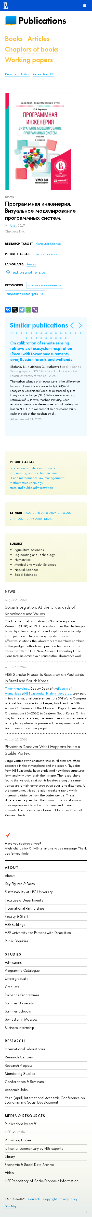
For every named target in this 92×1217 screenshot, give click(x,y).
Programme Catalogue (22, 970)
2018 (38, 519)
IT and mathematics (23, 478)
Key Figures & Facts (20, 883)
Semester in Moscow (21, 1019)
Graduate (12, 987)
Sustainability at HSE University (29, 891)
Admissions (13, 962)
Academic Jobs (16, 1089)
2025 (44, 512)
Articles (38, 38)
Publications (42, 20)
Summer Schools (18, 1011)
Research (15, 1041)
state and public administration (31, 487)
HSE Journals (15, 1132)
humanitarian (49, 473)
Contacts (34, 1199)
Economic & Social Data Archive (29, 1164)
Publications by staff (21, 1123)
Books (14, 38)
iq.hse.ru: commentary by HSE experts (34, 1148)
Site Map (11, 1206)
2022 (69, 512)
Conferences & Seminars (24, 1081)
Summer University (19, 1003)
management (54, 478)
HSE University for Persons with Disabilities (38, 932)
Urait (13, 226)
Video (9, 1172)
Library (10, 1156)
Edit (85, 1212)
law (41, 478)
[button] (11, 333)
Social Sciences (25, 574)
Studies (13, 954)
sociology (36, 482)
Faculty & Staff (16, 916)
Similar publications (39, 325)
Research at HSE (43, 74)
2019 (30, 519)
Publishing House (18, 1140)
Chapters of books (31, 49)
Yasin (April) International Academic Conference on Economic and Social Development (45, 1100)
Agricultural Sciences (29, 549)
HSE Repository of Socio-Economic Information (42, 1180)
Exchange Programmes (22, 995)
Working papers (29, 59)
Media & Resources (25, 1115)
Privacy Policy (68, 1199)
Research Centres (19, 1057)
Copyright (50, 1199)
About (12, 867)
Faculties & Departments (24, 900)
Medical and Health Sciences (35, 564)
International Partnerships (24, 908)
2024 (53, 512)
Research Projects (18, 1065)
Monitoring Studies (20, 1073)
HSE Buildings (15, 924)
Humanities (22, 559)
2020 (22, 519)
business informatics (24, 468)
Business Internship (19, 1027)
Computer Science (48, 244)
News (10, 591)
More (48, 519)
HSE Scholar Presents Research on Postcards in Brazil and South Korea (44, 677)
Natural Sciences (26, 569)
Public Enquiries (16, 941)
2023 (61, 512)
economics (47, 468)
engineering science (24, 473)
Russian (31, 264)
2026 (36, 512)
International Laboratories (25, 1049)
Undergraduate (16, 978)
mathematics (19, 482)
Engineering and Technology (34, 554)
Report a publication (17, 74)
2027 (28, 512)
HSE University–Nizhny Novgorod (47, 693)
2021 (13, 519)
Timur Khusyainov (17, 688)
